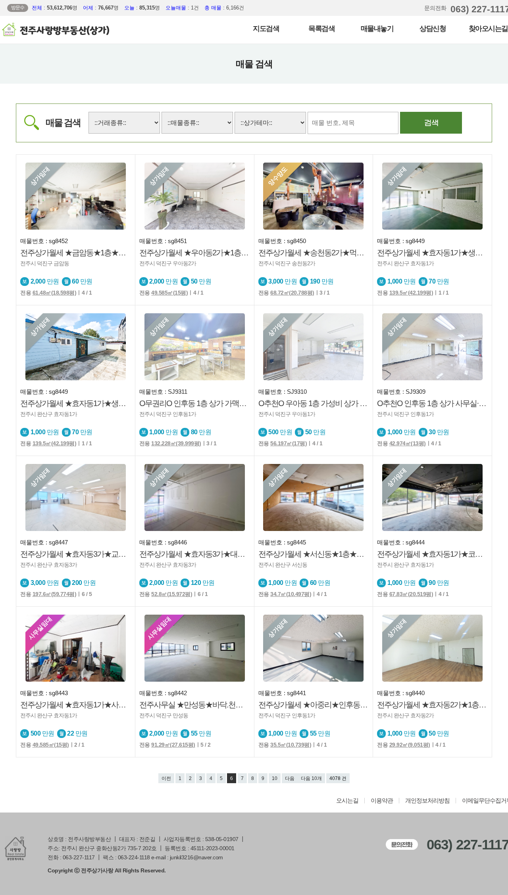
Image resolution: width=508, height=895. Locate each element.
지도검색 (266, 29)
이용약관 (382, 800)
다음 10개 (311, 778)
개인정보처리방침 (427, 800)
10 (274, 778)
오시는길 (347, 800)
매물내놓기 (377, 29)
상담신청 (432, 29)
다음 (289, 778)
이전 (166, 778)
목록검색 (321, 29)
